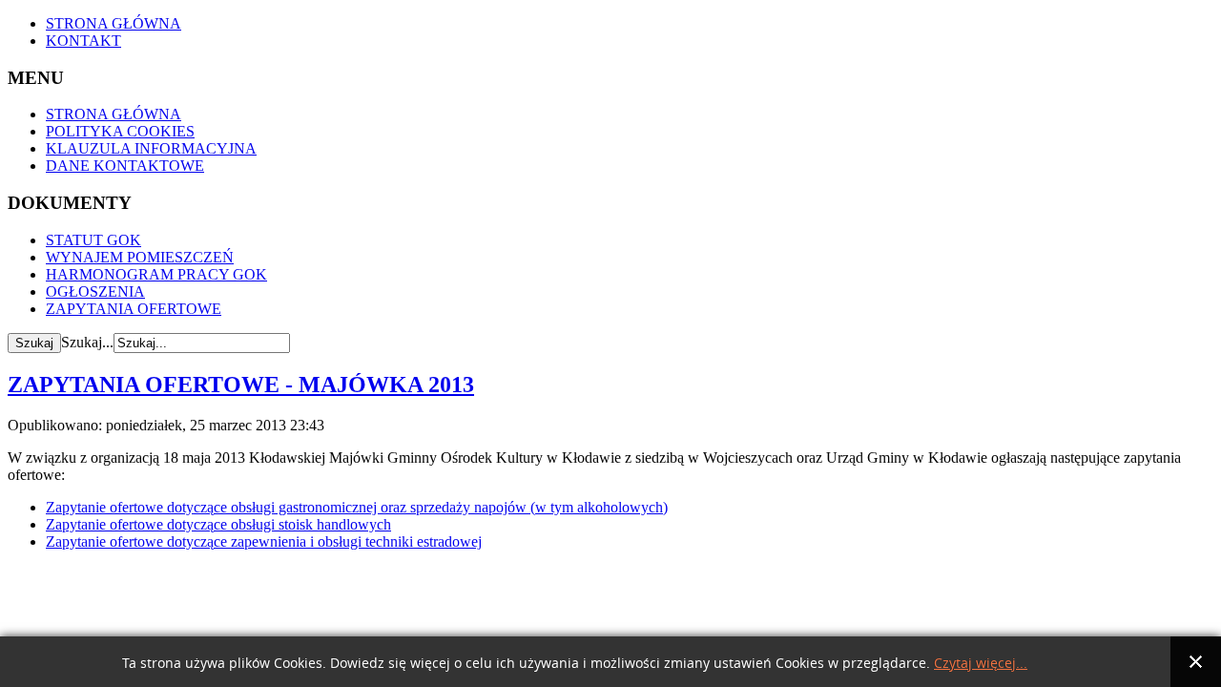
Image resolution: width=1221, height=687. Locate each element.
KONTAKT (83, 40)
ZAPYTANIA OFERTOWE (133, 309)
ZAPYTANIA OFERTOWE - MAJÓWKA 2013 (241, 384)
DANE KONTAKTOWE (125, 165)
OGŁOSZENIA (95, 291)
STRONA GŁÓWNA (113, 23)
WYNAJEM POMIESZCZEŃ (140, 257)
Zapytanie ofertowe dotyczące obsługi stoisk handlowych (218, 524)
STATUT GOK (93, 240)
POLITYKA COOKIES (120, 131)
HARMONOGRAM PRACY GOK (156, 274)
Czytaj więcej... (980, 664)
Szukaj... (87, 342)
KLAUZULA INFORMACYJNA (151, 148)
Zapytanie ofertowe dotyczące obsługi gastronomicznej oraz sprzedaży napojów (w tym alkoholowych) (357, 507)
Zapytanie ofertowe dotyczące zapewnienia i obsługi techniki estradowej (264, 541)
